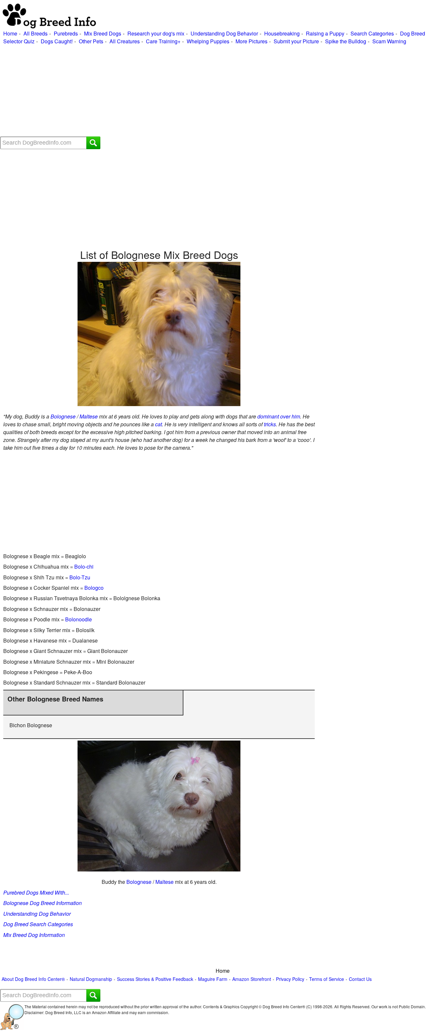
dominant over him (278, 416)
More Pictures (251, 41)
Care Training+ (163, 41)
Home (10, 33)
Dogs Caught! (57, 41)
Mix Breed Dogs (102, 33)
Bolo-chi (83, 566)
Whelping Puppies (208, 41)
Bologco (94, 587)
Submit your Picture (296, 41)
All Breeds (35, 33)
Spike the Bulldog (345, 41)
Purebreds (66, 33)
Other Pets (91, 41)
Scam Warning (389, 41)
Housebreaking (282, 33)
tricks (270, 424)
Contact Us (360, 979)
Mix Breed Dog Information (34, 935)
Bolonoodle (78, 619)
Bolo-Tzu (79, 577)
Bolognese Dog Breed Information (42, 903)
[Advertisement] (195, 90)
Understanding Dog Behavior (224, 33)
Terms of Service (326, 979)
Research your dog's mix (155, 33)
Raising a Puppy (325, 33)
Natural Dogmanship (91, 979)
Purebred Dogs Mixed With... (36, 892)
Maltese (88, 416)
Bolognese (63, 416)
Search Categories (372, 33)
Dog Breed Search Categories (38, 924)
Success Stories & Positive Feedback (155, 979)
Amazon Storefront (251, 979)
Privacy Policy (290, 979)
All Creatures (124, 41)
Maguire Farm (212, 979)
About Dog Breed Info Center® (33, 979)
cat (158, 424)
